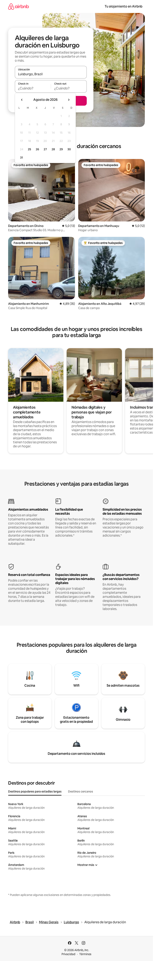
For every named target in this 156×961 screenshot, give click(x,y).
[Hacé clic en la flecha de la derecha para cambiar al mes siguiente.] (68, 100)
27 (45, 149)
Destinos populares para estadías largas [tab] (35, 791)
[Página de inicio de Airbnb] (18, 6)
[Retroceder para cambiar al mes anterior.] (22, 100)
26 (37, 149)
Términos (85, 954)
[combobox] (50, 74)
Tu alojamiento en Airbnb (123, 6)
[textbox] (33, 88)
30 (69, 149)
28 (53, 149)
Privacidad (68, 954)
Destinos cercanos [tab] (80, 791)
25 (29, 149)
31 (21, 157)
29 (61, 149)
